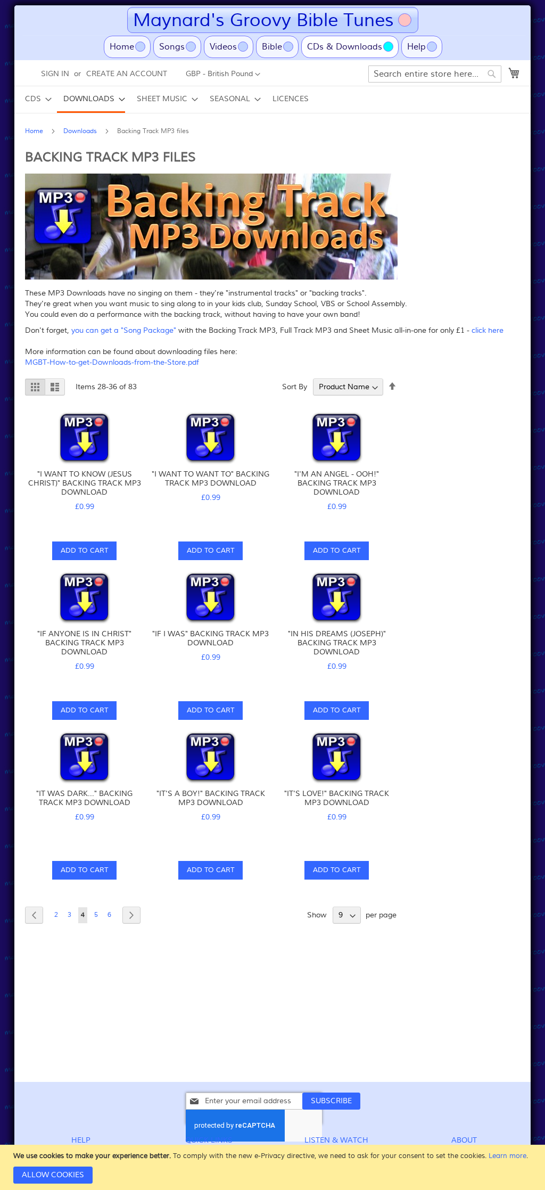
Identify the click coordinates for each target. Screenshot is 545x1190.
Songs (172, 47)
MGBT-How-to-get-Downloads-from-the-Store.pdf (112, 362)
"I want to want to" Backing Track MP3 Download (210, 479)
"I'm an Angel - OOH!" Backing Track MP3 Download (336, 483)
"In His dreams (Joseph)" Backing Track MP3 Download (337, 642)
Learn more (507, 1156)
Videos (223, 47)
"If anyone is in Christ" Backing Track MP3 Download (84, 642)
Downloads (81, 131)
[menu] (272, 99)
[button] (223, 74)
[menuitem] (35, 98)
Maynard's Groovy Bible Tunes (263, 20)
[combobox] (434, 74)
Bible (272, 47)
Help (416, 47)
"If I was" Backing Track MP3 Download (210, 638)
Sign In (55, 73)
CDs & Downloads (344, 47)
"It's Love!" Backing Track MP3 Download (336, 798)
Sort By (294, 386)
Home (130, 46)
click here (487, 330)
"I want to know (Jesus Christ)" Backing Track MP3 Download (84, 483)
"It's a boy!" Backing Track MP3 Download (210, 798)
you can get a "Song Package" (122, 330)
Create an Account (126, 73)
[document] (273, 1167)
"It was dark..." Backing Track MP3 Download (84, 798)
